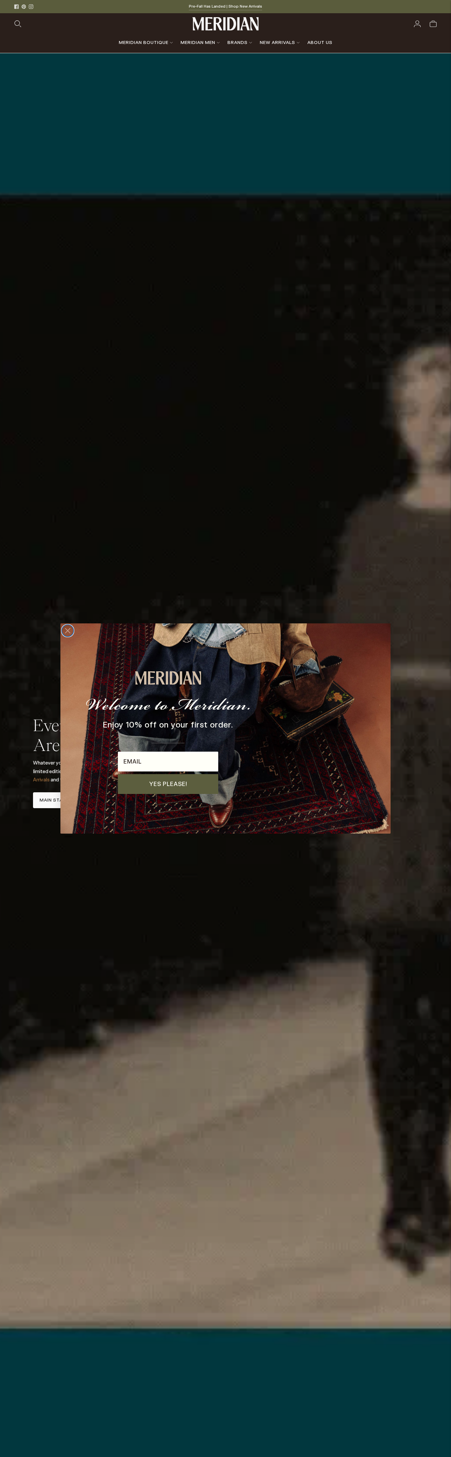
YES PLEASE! (168, 783)
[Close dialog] (68, 631)
